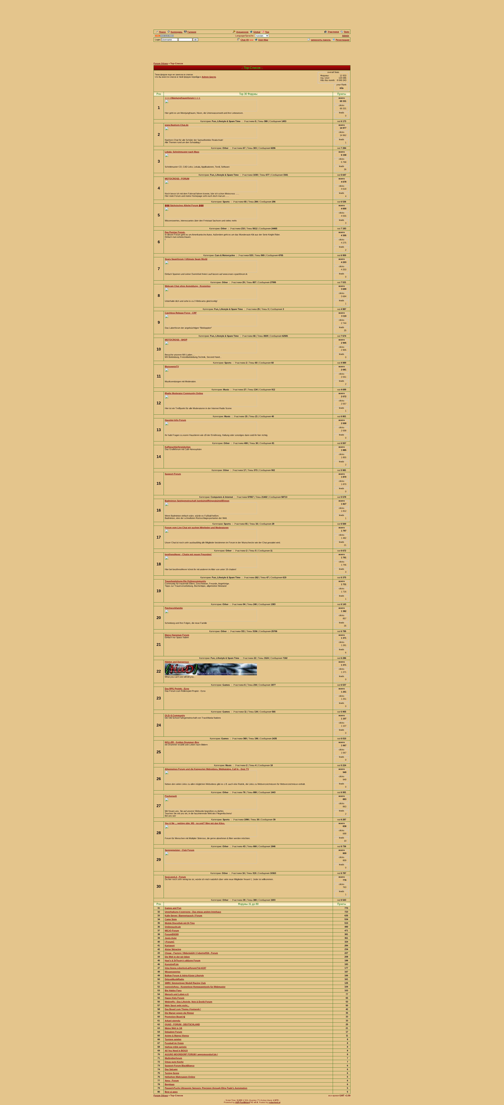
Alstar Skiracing (173, 949)
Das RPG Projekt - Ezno (177, 688)
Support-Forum (173, 474)
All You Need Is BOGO (176, 1050)
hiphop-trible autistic (176, 1047)
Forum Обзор (161, 63)
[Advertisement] (252, 51)
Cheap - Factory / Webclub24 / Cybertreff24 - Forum (191, 953)
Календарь (177, 32)
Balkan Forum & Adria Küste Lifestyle (184, 975)
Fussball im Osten (174, 1043)
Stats (346, 32)
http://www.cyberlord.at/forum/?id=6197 (185, 968)
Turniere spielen (173, 1039)
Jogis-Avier (171, 938)
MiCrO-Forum (172, 930)
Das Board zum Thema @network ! (183, 1009)
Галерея (191, 32)
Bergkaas (169, 1084)
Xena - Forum (172, 1080)
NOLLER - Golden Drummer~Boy (182, 742)
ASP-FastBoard (242, 1102)
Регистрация (342, 40)
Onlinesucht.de (173, 927)
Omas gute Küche (174, 1062)
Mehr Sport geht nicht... (177, 1005)
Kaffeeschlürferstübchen (178, 447)
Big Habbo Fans (173, 990)
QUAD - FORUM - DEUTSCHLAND (182, 1024)
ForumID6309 (172, 934)
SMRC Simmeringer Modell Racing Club (185, 983)
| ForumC (169, 942)
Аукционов (242, 32)
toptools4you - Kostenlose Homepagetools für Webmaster (195, 987)
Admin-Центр (209, 77)
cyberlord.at (274, 1102)
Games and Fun (173, 908)
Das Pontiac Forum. (175, 232)
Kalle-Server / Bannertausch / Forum (183, 915)
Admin (345, 36)
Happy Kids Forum (174, 998)
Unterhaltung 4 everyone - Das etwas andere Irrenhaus (193, 912)
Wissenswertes (172, 972)
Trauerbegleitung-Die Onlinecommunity (185, 581)
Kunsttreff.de (172, 964)
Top (267, 32)
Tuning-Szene (172, 1073)
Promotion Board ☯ (175, 1016)
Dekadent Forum (173, 1032)
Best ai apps (171, 1092)
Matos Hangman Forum (177, 635)
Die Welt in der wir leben (177, 957)
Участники (333, 32)
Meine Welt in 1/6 (173, 1028)
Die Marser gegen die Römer (179, 1013)
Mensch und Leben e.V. (177, 994)
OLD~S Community (175, 715)
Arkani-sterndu (172, 1020)
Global (256, 32)
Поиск (162, 32)
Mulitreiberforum (173, 1058)
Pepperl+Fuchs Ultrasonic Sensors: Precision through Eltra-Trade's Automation (206, 1088)
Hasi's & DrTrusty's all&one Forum (182, 960)
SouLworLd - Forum (175, 877)
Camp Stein (171, 919)
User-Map (263, 40)
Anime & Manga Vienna (177, 1035)
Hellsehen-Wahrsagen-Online (180, 1077)
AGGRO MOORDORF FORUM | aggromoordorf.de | (191, 1054)
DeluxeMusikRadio (174, 979)
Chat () (245, 40)
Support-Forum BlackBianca (179, 1065)
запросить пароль (321, 40)
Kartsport (170, 945)
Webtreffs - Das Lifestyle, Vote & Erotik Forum (188, 1002)
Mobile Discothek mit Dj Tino (180, 923)
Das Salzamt (171, 1069)
